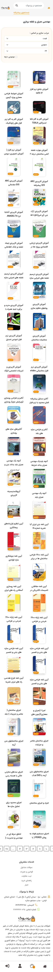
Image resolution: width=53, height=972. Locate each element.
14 (20, 849)
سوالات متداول (26, 867)
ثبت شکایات (26, 876)
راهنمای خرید (26, 880)
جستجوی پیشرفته (21, 12)
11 (39, 849)
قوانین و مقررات (26, 871)
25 (6, 849)
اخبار (26, 884)
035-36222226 (19, 909)
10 (46, 849)
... (13, 849)
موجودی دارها (9, 57)
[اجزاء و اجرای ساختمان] (39, 808)
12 (33, 849)
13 (27, 849)
